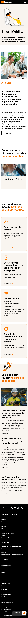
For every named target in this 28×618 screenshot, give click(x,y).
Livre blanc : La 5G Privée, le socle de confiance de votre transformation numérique (13, 414)
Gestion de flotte (4, 570)
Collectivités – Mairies (6, 523)
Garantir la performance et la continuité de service (12, 556)
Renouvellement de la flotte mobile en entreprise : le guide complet (13, 440)
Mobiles (3, 572)
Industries (3, 519)
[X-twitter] (12, 508)
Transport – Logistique (6, 530)
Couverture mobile (5, 567)
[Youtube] (22, 508)
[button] (20, 160)
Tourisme (3, 535)
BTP (2, 521)
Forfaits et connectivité (6, 565)
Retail (2, 528)
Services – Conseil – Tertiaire (7, 533)
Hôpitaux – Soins (4, 517)
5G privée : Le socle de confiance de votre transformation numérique (13, 476)
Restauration (4, 540)
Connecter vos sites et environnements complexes (12, 554)
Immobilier (3, 526)
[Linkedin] (15, 508)
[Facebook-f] (18, 508)
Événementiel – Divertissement (7, 537)
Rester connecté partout (6, 548)
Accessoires (4, 574)
